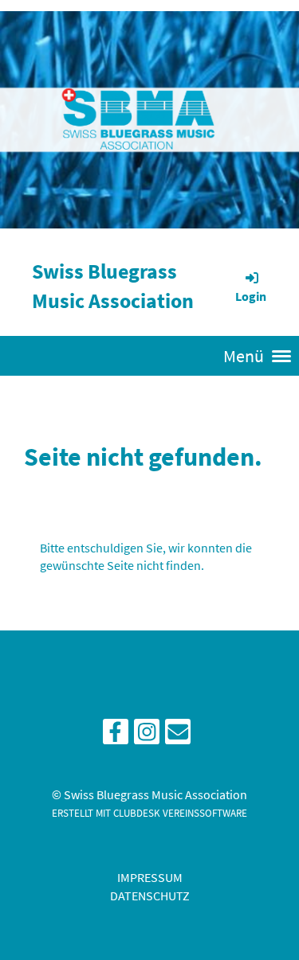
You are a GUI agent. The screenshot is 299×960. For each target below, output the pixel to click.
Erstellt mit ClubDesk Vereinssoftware (149, 812)
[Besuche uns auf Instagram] (146, 735)
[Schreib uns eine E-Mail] (178, 735)
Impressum (150, 877)
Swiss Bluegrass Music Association (113, 286)
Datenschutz (150, 895)
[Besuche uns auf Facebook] (115, 735)
